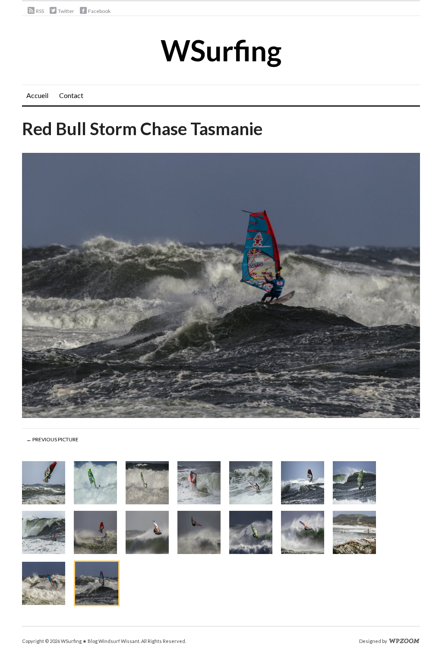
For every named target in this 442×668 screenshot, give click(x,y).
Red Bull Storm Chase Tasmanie (142, 128)
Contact (71, 95)
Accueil (37, 95)
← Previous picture (52, 439)
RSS (40, 11)
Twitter (66, 11)
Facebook (99, 11)
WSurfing (221, 50)
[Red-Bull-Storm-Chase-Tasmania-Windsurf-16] (221, 286)
